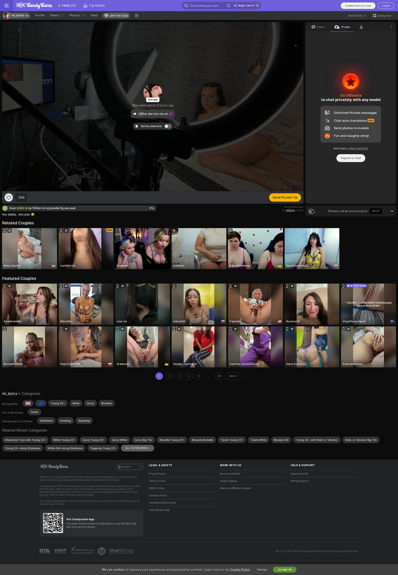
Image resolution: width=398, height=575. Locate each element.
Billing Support (299, 481)
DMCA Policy (157, 488)
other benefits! (358, 148)
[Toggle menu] (6, 5)
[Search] (229, 5)
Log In (386, 5)
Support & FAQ (299, 473)
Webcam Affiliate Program (235, 488)
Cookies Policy (158, 495)
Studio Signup (228, 481)
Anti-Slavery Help (159, 510)
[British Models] (28, 403)
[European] (40, 403)
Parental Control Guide (162, 502)
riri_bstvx (10, 393)
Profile (40, 15)
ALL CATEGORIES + (137, 448)
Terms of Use (157, 481)
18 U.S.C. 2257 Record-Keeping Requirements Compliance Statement (316, 551)
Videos (57, 15)
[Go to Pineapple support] (102, 551)
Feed (94, 15)
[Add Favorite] (9, 197)
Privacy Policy (157, 473)
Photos (77, 15)
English (126, 466)
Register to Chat (351, 158)
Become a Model (230, 473)
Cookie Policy (240, 569)
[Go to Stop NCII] (122, 551)
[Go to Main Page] (34, 5)
